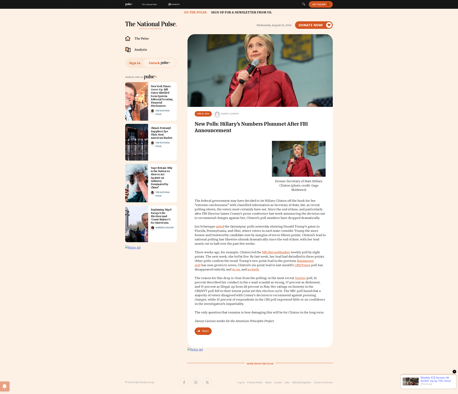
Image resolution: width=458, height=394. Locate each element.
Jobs (287, 382)
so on (236, 269)
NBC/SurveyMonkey (276, 252)
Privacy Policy (254, 382)
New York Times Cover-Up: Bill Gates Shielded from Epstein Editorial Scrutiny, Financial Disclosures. (162, 96)
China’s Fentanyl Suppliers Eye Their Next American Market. (162, 133)
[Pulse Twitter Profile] (207, 382)
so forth (253, 269)
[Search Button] (303, 4)
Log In (240, 382)
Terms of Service (323, 382)
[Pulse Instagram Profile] (195, 382)
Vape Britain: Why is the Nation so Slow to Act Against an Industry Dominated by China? (161, 177)
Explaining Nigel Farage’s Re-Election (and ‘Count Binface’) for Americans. (161, 216)
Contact (278, 382)
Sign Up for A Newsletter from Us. (241, 12)
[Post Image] (136, 101)
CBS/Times (302, 265)
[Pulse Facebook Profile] (184, 382)
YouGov (300, 278)
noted (220, 226)
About (268, 382)
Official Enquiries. (301, 382)
